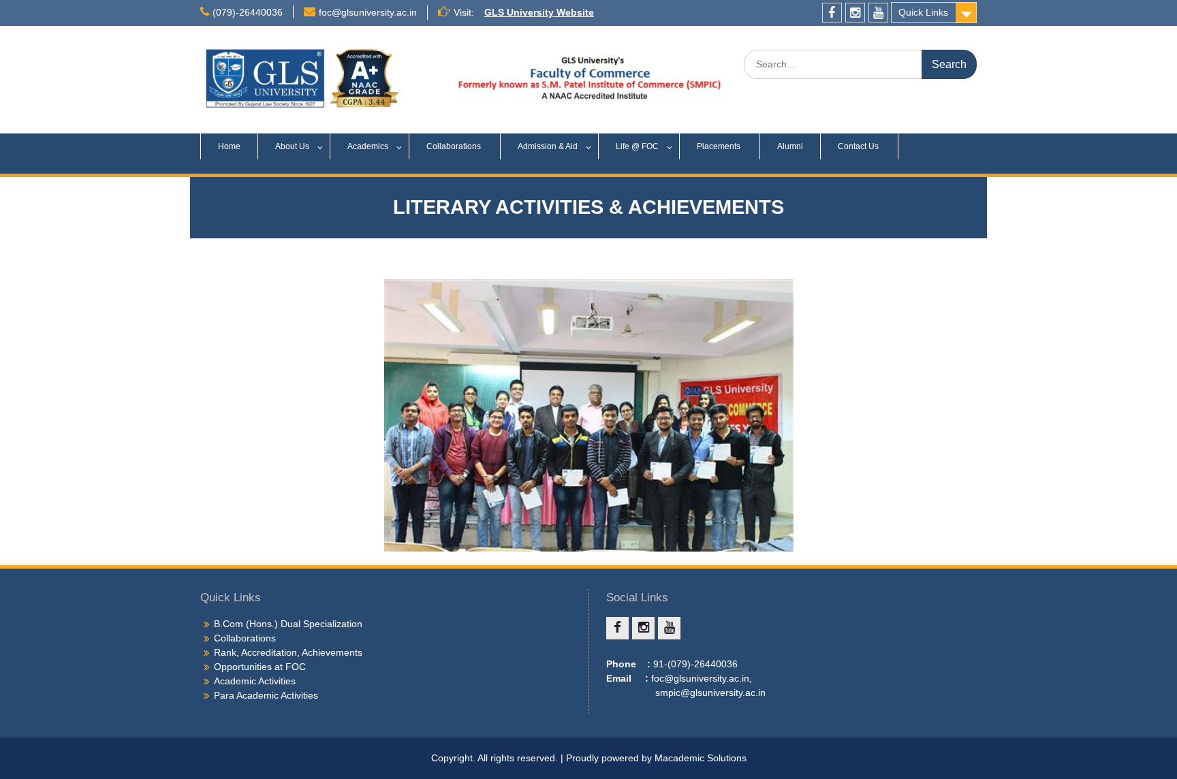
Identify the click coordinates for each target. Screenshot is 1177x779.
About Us (292, 146)
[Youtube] (878, 12)
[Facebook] (832, 12)
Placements (719, 146)
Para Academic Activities (266, 695)
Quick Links (923, 12)
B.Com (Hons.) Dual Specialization (288, 623)
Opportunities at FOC (260, 666)
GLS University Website (539, 12)
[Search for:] (860, 64)
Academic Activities (255, 680)
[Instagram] (855, 12)
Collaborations (454, 146)
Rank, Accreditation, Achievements (288, 652)
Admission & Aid (548, 146)
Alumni (790, 146)
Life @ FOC (637, 146)
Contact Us (859, 146)
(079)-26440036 (248, 12)
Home (229, 146)
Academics (367, 146)
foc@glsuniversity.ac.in (368, 12)
